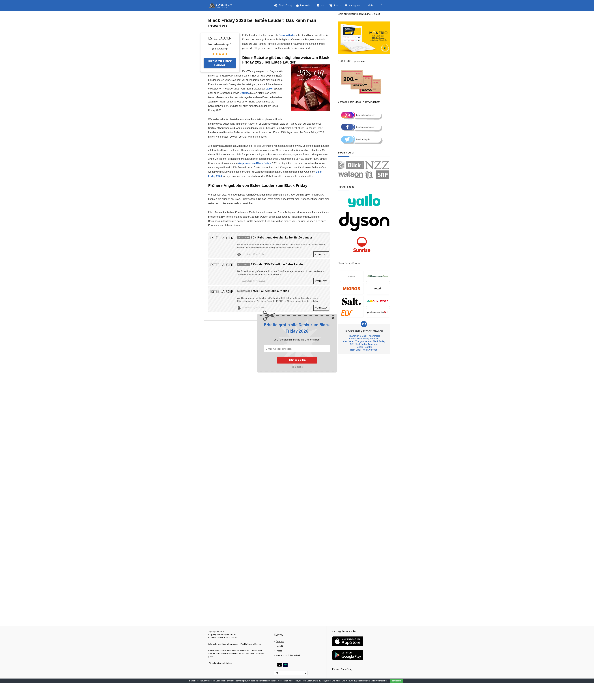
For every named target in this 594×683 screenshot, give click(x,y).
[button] (297, 328)
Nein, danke (297, 367)
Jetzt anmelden (297, 360)
